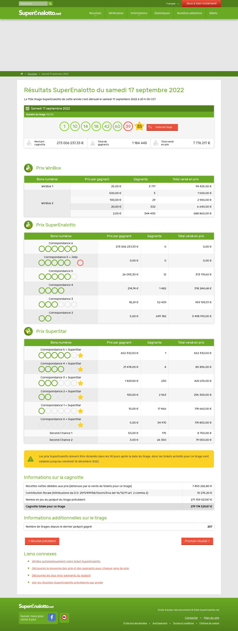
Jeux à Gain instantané (201, 3)
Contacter (191, 618)
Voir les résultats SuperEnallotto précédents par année (67, 582)
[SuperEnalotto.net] (42, 13)
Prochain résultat (196, 541)
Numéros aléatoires (189, 13)
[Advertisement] (119, 45)
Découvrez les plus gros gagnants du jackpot (61, 575)
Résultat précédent (43, 541)
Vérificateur (116, 13)
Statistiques (162, 13)
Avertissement (160, 623)
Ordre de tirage (164, 127)
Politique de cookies (209, 623)
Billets (213, 13)
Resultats (95, 13)
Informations (139, 13)
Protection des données (135, 623)
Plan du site (211, 618)
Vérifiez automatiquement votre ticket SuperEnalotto (66, 561)
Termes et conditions (183, 623)
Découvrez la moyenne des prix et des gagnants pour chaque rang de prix (80, 568)
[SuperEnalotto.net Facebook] (51, 620)
